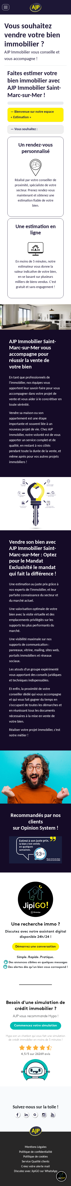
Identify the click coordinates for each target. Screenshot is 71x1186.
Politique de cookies (35, 1156)
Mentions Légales (35, 1147)
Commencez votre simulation (35, 1025)
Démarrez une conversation (35, 946)
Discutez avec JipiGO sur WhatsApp (35, 1171)
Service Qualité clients (35, 1161)
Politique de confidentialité (35, 1152)
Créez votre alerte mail (35, 1166)
